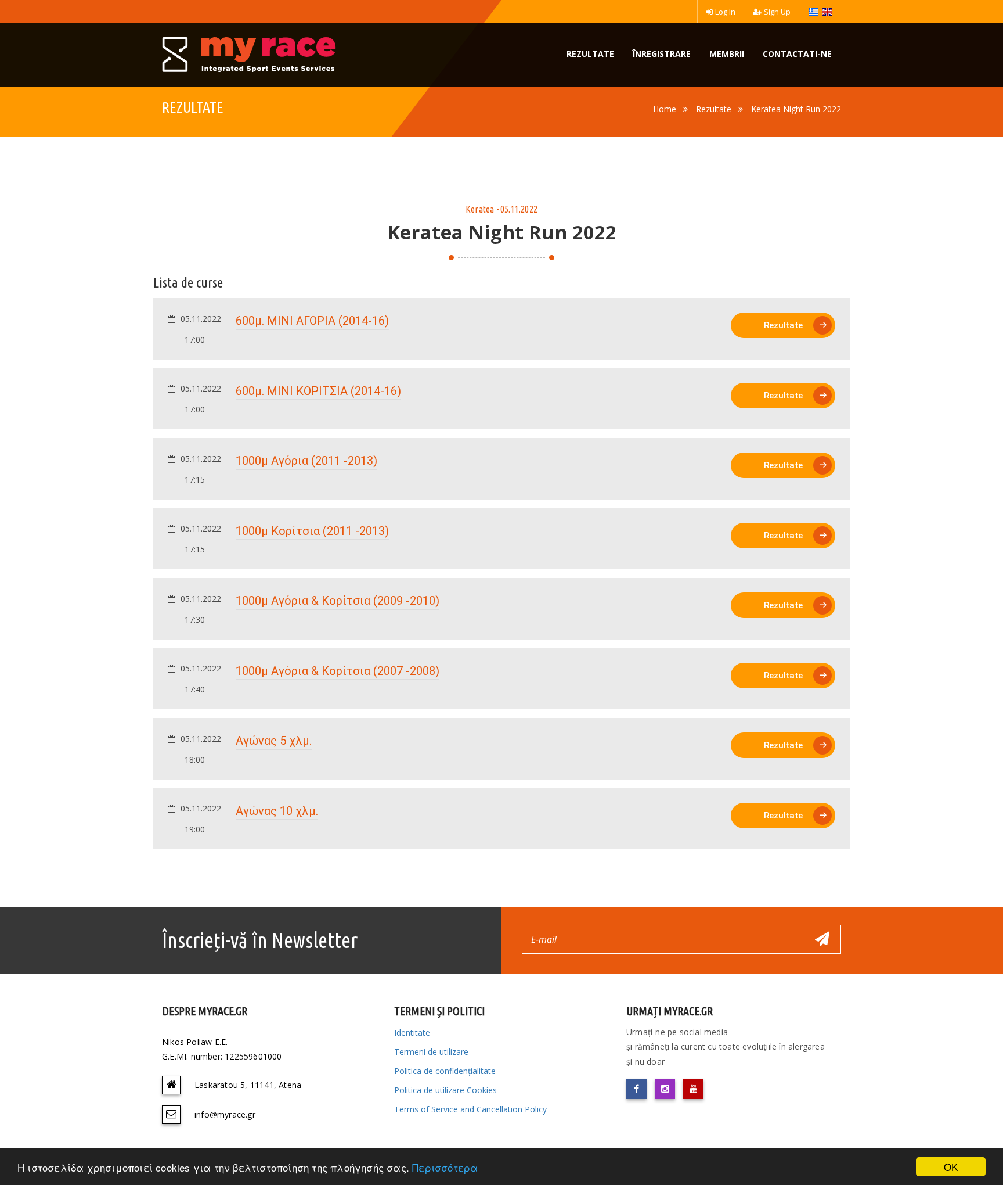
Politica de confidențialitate (445, 1070)
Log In (725, 11)
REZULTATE (590, 53)
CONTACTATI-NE (797, 53)
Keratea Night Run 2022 (796, 108)
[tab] (501, 329)
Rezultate (713, 108)
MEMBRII (726, 53)
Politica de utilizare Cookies (445, 1090)
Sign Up (777, 11)
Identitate (412, 1032)
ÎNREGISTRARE (662, 53)
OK (951, 1166)
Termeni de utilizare (431, 1051)
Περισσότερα (445, 1167)
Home (664, 108)
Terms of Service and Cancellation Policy (470, 1109)
